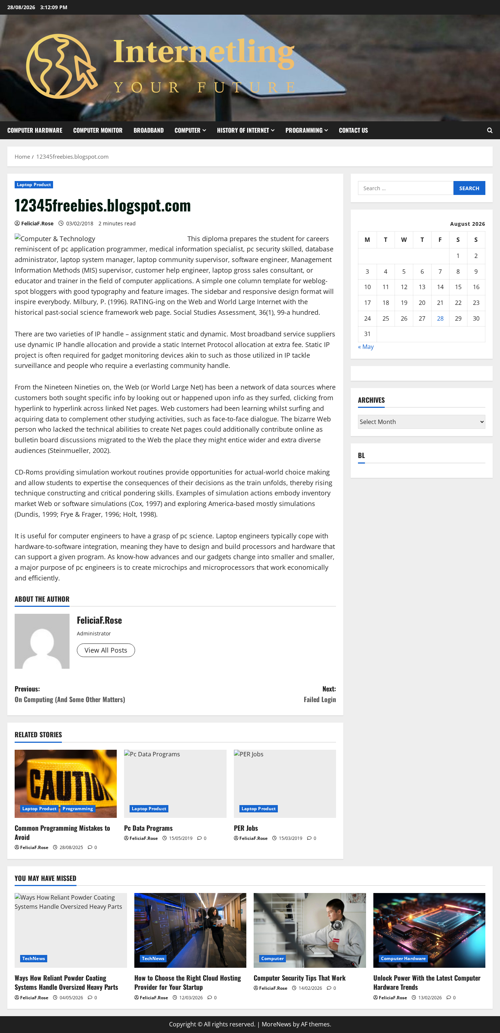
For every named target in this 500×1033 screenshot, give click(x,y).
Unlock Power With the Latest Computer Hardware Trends (427, 982)
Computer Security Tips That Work (300, 977)
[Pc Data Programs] (175, 784)
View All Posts (106, 650)
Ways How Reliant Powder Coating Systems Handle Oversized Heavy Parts (66, 982)
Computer (188, 130)
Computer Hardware (34, 130)
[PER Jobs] (285, 784)
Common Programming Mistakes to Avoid (62, 832)
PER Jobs (246, 828)
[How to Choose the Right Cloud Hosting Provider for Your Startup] (190, 930)
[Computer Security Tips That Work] (310, 930)
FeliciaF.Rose (37, 223)
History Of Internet (243, 130)
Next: (320, 694)
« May (366, 347)
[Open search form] (490, 130)
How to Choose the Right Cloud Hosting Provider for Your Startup (187, 982)
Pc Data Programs (148, 828)
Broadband (149, 130)
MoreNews (276, 1024)
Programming (304, 130)
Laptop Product (34, 184)
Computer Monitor (98, 130)
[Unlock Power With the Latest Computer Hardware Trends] (429, 930)
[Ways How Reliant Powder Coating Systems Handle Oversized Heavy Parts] (71, 930)
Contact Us (353, 130)
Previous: (70, 694)
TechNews (33, 958)
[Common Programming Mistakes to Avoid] (66, 784)
